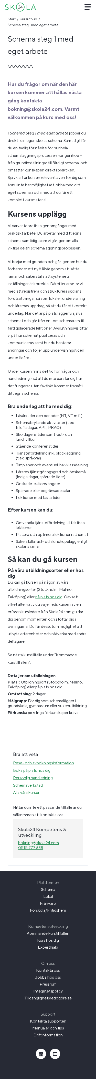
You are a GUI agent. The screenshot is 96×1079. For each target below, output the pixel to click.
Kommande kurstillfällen (48, 933)
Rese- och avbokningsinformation (43, 762)
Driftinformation (48, 1035)
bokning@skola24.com (38, 842)
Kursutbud (28, 19)
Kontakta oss (48, 970)
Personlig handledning (33, 777)
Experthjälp (48, 947)
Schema (48, 889)
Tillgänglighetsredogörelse (48, 998)
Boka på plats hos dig (31, 770)
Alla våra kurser (26, 792)
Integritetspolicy (48, 991)
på (37, 596)
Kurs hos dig (48, 940)
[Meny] (87, 7)
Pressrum (48, 984)
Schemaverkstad (28, 785)
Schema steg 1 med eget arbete (33, 25)
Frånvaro (48, 903)
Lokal (48, 896)
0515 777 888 (30, 847)
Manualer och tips (48, 1028)
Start (12, 19)
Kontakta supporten (48, 1021)
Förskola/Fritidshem (48, 910)
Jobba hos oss (48, 977)
